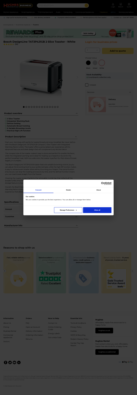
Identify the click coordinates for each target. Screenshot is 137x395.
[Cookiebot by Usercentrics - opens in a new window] (102, 183)
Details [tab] (68, 190)
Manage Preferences (67, 210)
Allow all (97, 210)
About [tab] (98, 190)
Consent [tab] (38, 190)
